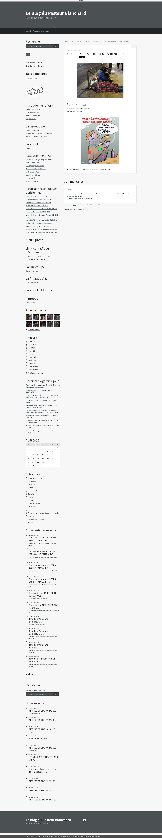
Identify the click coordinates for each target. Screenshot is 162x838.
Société (30, 522)
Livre (29, 510)
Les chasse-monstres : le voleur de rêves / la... (42, 410)
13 (47, 455)
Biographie (32, 481)
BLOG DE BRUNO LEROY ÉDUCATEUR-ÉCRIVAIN (42, 406)
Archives (36, 31)
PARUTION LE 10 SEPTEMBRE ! (37, 400)
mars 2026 (32, 357)
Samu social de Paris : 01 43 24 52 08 (38, 203)
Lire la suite (30, 302)
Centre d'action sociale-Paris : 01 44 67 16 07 (41, 209)
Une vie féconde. (31, 405)
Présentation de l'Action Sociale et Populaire (43, 513)
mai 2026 (32, 351)
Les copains (32, 507)
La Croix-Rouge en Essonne (35, 259)
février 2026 (33, 360)
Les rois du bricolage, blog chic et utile (39, 160)
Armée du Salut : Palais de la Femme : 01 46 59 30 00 (42, 216)
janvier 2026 (33, 363)
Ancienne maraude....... (38, 620)
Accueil (28, 31)
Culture (30, 488)
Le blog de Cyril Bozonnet (35, 166)
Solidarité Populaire (32, 181)
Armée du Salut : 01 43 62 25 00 (36, 196)
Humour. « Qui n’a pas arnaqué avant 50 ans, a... (42, 431)
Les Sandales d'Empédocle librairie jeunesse (43, 412)
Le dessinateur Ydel (32, 112)
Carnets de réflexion (38, 551)
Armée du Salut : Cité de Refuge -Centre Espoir (42, 229)
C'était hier (32, 484)
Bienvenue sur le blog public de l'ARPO (39, 415)
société (29, 79)
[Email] (28, 54)
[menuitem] (29, 31)
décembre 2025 (34, 366)
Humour (31, 500)
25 (38, 462)
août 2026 (32, 342)
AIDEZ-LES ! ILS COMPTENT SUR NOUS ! (95, 54)
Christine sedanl (36, 565)
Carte (29, 674)
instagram (29, 148)
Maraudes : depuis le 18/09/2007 (37, 136)
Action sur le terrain (35, 478)
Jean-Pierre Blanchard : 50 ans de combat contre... (43, 770)
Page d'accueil (93, 42)
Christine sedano (36, 537)
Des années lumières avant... (38, 491)
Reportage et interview (36, 519)
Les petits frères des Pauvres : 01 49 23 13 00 (41, 220)
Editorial (31, 494)
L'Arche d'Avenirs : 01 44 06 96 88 (37, 206)
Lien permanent (74, 169)
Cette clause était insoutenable (37, 421)
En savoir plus (96, 836)
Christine (33, 605)
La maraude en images (34, 282)
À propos (45, 31)
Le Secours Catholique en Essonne (38, 256)
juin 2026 (32, 348)
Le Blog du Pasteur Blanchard (56, 13)
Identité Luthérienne (33, 116)
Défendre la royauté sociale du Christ (39, 426)
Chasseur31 (34, 592)
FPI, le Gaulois (31, 119)
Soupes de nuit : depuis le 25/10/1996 (39, 133)
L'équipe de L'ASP (34, 503)
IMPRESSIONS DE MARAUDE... (42, 539)
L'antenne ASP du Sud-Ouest (36, 169)
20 (47, 458)
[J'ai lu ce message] (160, 836)
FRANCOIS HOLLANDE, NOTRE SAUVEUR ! (115, 42)
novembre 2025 (34, 369)
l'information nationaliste (35, 387)
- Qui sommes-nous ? (33, 130)
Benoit (31, 618)
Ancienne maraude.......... (38, 632)
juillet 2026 (32, 345)
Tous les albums (34, 330)
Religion (31, 516)
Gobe (74, 205)
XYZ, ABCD (32, 433)
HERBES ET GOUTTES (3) (35, 390)
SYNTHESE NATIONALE (40, 397)
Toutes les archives (35, 373)
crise (36, 79)
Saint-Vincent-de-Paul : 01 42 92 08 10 (39, 226)
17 (33, 458)
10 (33, 455)
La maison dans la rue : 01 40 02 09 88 (39, 200)
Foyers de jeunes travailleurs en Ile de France (41, 232)
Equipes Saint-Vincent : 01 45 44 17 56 (39, 223)
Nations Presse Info (33, 109)
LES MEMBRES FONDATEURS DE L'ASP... (43, 758)
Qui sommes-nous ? (32, 271)
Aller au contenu (6, 3)
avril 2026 (32, 354)
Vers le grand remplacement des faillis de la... (41, 385)
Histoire (31, 497)
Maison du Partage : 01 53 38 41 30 (38, 212)
